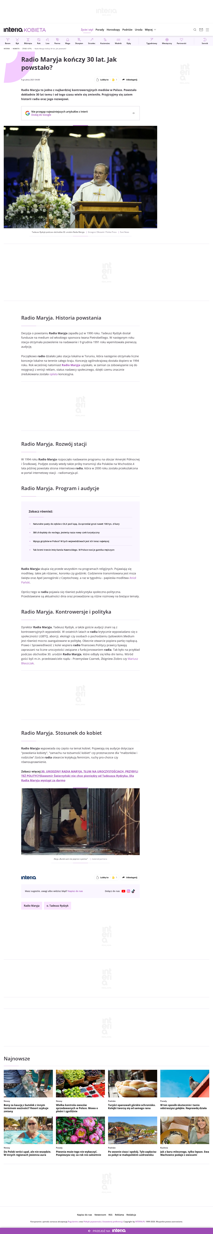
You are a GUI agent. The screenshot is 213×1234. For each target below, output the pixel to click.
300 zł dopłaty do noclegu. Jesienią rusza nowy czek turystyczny (66, 532)
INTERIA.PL (140, 1221)
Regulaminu (73, 1221)
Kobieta (16, 48)
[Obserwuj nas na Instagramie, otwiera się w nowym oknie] (128, 891)
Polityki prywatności (92, 1221)
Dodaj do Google (58, 114)
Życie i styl (27, 48)
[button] (113, 29)
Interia (7, 48)
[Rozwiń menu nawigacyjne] (207, 29)
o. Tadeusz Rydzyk (57, 905)
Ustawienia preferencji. (112, 1221)
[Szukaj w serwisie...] (195, 29)
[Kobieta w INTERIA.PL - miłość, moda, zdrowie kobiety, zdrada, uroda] (35, 29)
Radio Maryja (71, 365)
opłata (53, 374)
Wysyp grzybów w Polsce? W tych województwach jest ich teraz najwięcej (71, 541)
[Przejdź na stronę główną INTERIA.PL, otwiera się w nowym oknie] (13, 29)
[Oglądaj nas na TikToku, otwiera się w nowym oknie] (133, 891)
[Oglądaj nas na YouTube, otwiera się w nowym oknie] (123, 891)
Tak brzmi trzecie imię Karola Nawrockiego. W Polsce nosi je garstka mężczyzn (73, 549)
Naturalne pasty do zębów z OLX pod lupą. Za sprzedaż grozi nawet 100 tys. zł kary (76, 523)
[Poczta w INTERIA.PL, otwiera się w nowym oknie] (201, 29)
